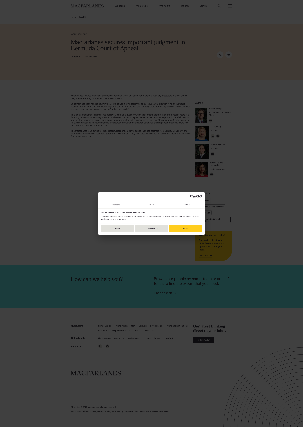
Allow (185, 228)
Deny (117, 228)
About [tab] (187, 204)
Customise (150, 228)
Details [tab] (151, 204)
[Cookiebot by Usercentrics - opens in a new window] (191, 196)
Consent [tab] (116, 205)
